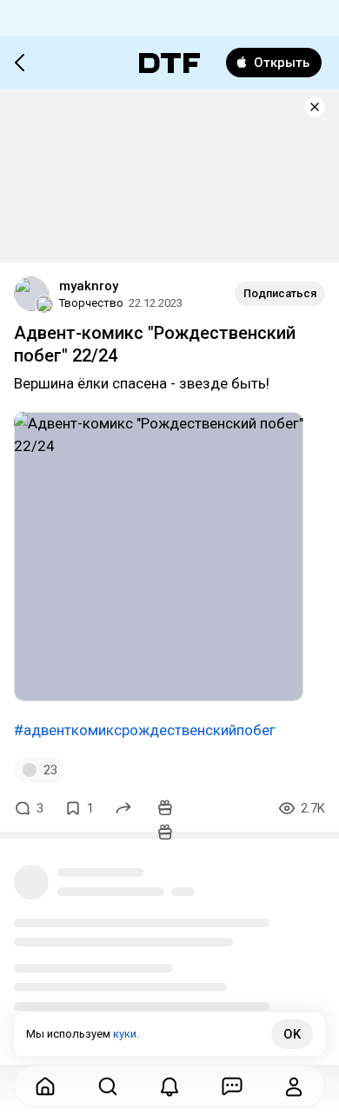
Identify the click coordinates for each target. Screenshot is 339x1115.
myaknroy (88, 286)
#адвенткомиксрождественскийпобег (145, 730)
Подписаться (279, 293)
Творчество (91, 302)
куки (124, 1033)
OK (292, 1034)
